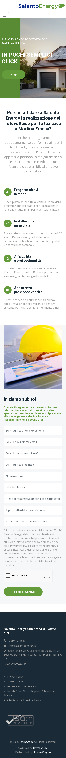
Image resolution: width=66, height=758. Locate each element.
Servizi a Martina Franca (21, 686)
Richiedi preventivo (23, 592)
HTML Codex (41, 748)
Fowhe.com (26, 742)
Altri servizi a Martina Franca (24, 700)
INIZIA (13, 74)
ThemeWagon (42, 752)
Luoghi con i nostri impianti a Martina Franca (29, 693)
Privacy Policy (15, 676)
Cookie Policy (15, 681)
